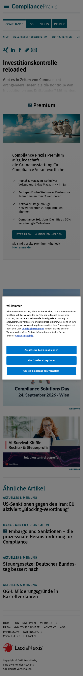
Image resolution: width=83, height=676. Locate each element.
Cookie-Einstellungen (33, 328)
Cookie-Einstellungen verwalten (41, 370)
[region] (41, 338)
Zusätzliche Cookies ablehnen (41, 349)
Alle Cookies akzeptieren (42, 360)
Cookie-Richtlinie (24, 335)
